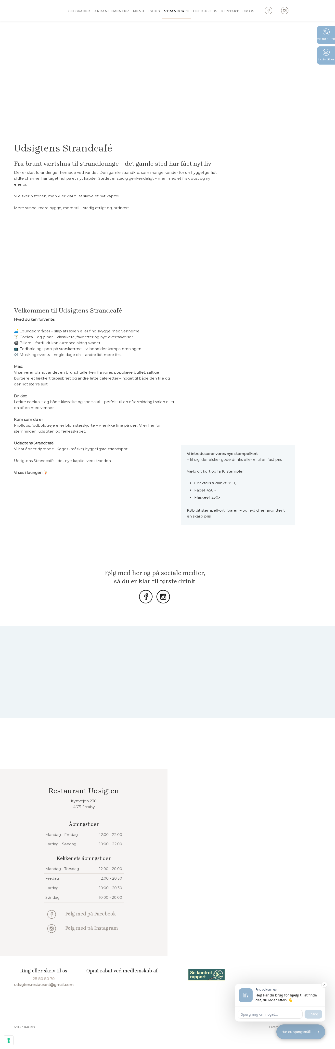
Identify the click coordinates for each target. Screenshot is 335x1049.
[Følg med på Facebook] (51, 914)
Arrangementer (111, 11)
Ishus (154, 11)
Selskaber (79, 11)
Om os (248, 11)
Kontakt (230, 11)
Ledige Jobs (205, 11)
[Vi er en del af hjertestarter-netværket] (285, 974)
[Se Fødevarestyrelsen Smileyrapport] (206, 975)
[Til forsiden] (32, 21)
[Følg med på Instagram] (51, 928)
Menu (138, 11)
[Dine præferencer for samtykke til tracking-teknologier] (8, 1040)
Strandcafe (176, 11)
